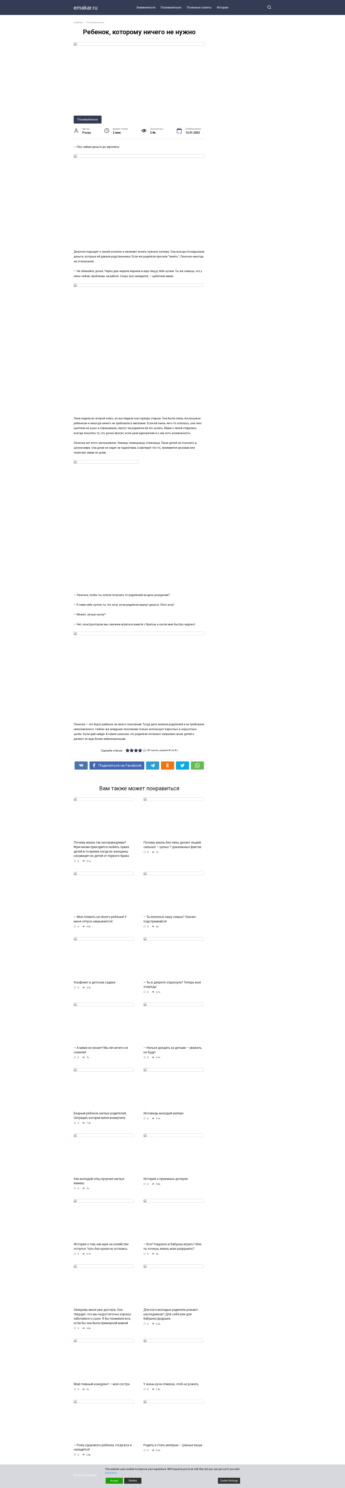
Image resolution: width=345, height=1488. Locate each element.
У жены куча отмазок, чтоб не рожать (171, 1384)
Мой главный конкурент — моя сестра (102, 1384)
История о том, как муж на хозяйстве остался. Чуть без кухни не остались (101, 1246)
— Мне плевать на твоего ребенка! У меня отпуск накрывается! (100, 919)
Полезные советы (199, 7)
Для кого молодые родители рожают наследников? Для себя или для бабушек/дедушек (170, 1314)
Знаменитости (145, 7)
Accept (114, 1480)
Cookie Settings (229, 1480)
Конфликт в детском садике (95, 982)
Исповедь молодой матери (163, 1113)
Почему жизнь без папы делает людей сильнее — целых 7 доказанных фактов (172, 845)
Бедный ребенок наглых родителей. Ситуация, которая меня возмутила (100, 1115)
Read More (111, 1472)
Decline (133, 1480)
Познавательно (171, 7)
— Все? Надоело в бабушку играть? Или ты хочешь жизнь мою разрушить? (172, 1246)
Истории (222, 7)
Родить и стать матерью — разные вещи (172, 1445)
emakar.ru (86, 8)
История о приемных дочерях (165, 1178)
